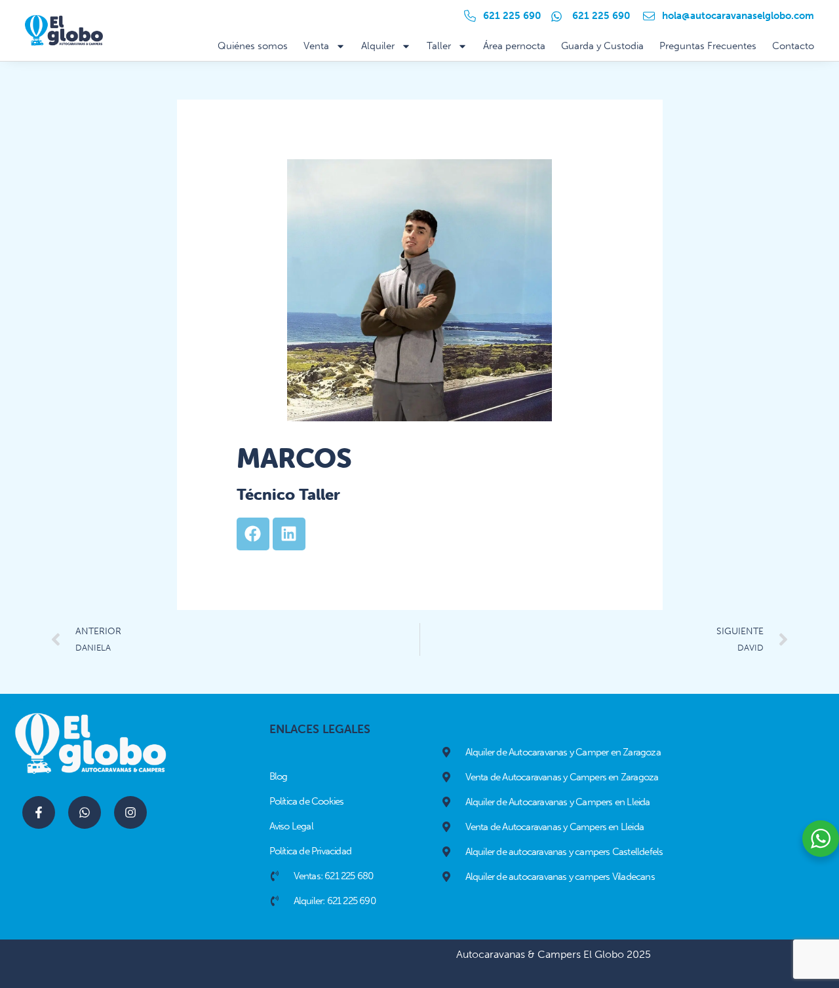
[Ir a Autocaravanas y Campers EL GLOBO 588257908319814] (38, 812)
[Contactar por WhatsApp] (84, 812)
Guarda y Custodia (602, 46)
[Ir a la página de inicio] (63, 31)
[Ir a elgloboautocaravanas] (130, 812)
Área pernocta (514, 46)
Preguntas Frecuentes (707, 46)
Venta (316, 46)
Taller (439, 46)
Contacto (793, 46)
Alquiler (378, 46)
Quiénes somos (253, 46)
